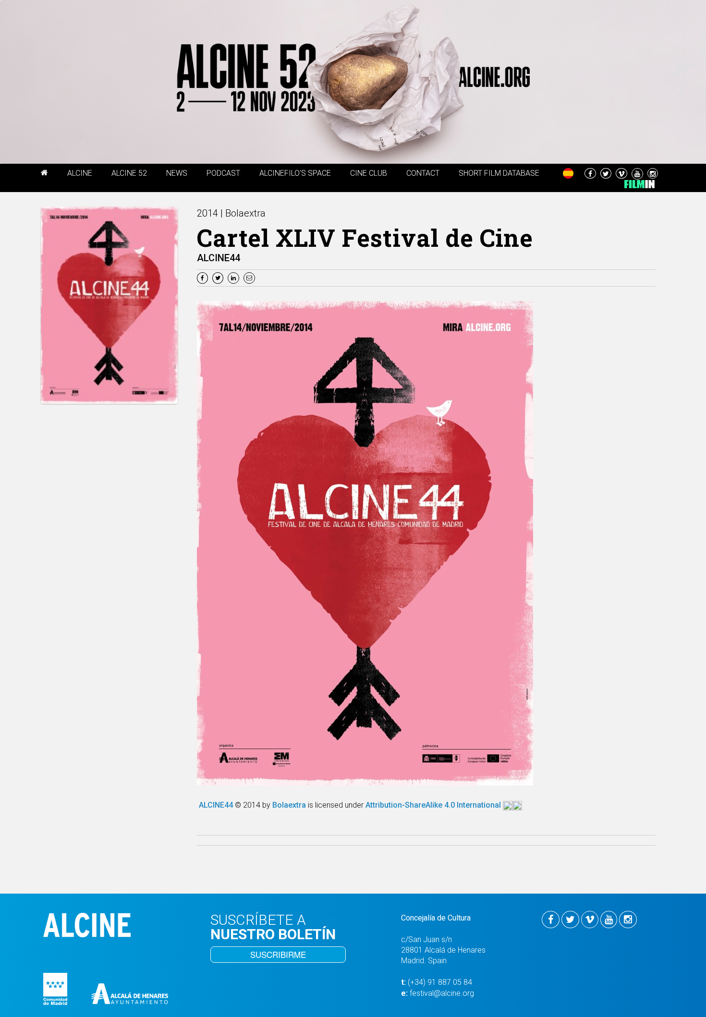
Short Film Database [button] (499, 173)
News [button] (176, 173)
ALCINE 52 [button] (129, 173)
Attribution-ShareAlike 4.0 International (434, 805)
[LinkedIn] (235, 277)
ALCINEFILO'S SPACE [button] (295, 173)
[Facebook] (203, 277)
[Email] (250, 277)
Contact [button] (422, 173)
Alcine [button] (79, 173)
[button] (44, 174)
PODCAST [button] (223, 173)
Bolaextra (290, 805)
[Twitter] (219, 277)
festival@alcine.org (442, 993)
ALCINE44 (217, 805)
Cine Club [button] (368, 173)
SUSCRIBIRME (278, 954)
